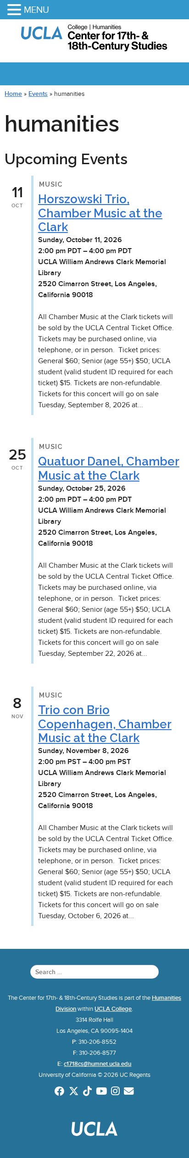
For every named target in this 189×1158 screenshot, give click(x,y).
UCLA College (113, 1009)
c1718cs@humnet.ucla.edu (97, 1064)
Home (13, 93)
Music (50, 184)
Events (38, 93)
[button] (15, 10)
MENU (36, 10)
